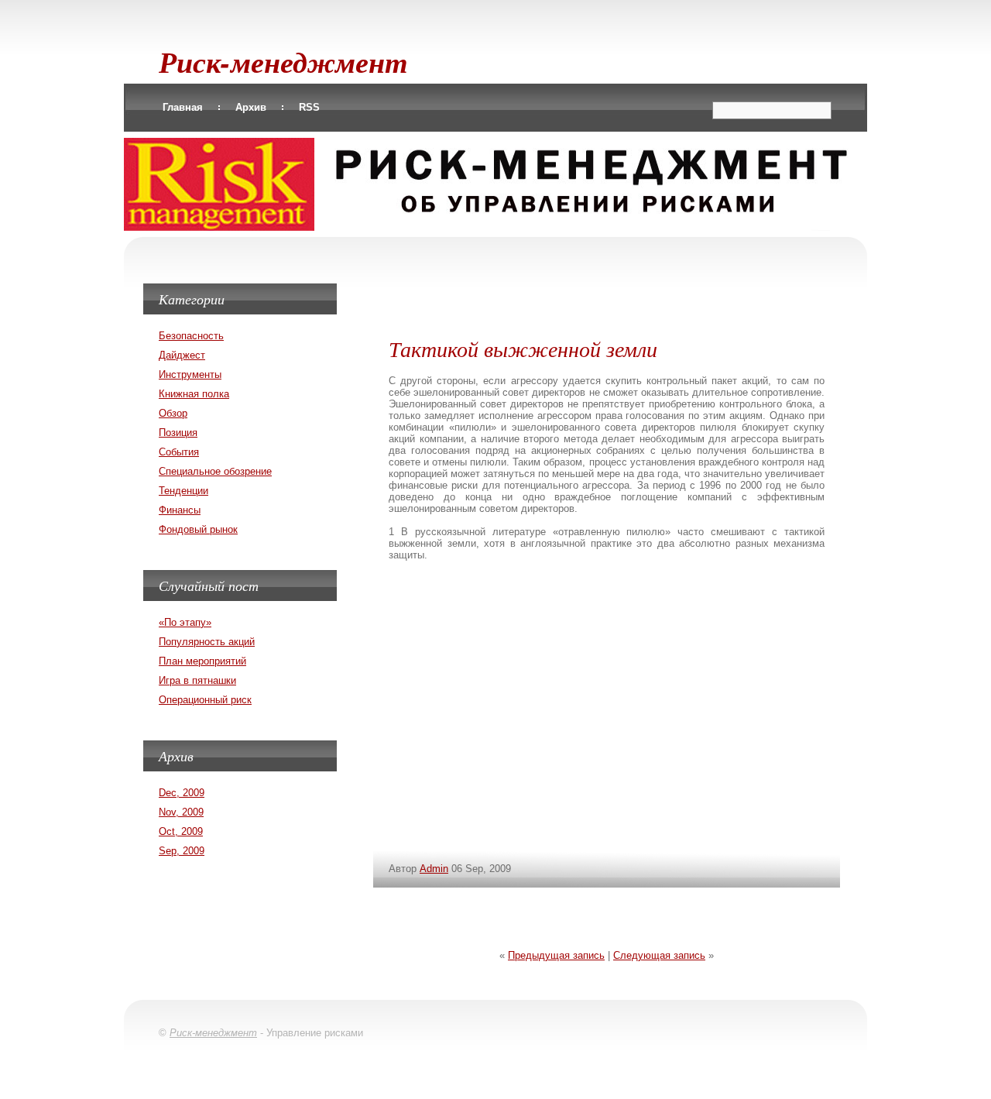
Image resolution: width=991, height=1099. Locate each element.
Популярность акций (207, 641)
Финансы (180, 510)
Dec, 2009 (181, 792)
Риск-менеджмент (283, 61)
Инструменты (190, 374)
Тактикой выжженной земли (523, 348)
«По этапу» (185, 622)
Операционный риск (205, 700)
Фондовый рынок (198, 529)
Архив (250, 107)
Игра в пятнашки (197, 680)
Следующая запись (659, 955)
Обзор (173, 413)
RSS (309, 107)
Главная (183, 107)
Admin (434, 868)
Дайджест (182, 355)
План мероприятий (202, 661)
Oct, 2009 (181, 831)
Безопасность (191, 336)
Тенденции (183, 490)
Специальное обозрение (215, 471)
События (179, 452)
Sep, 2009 (181, 851)
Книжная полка (194, 394)
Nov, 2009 (181, 812)
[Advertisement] (607, 295)
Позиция (178, 432)
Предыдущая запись (556, 955)
